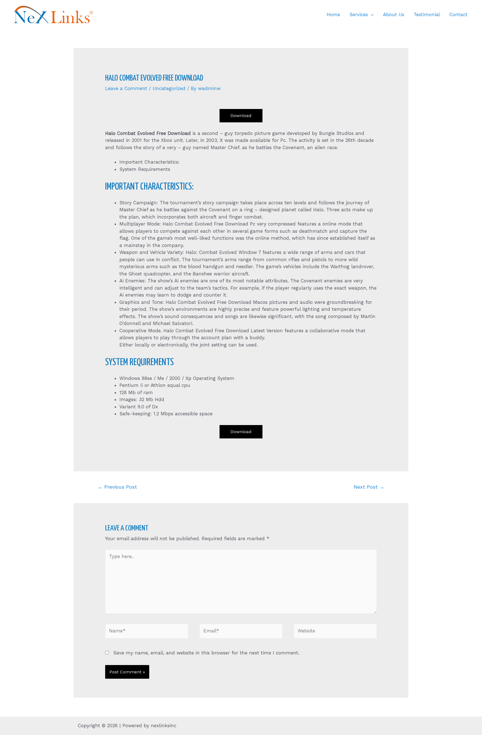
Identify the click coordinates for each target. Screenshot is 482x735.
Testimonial (427, 14)
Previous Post (117, 487)
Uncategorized (169, 88)
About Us (393, 14)
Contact (458, 14)
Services (359, 14)
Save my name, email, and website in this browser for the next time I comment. (206, 653)
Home (333, 14)
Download (241, 115)
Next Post (369, 487)
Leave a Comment (126, 88)
